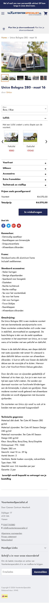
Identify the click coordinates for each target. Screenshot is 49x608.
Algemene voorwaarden (11, 533)
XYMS (16, 590)
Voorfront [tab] (8, 162)
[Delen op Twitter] (9, 226)
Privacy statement (8, 536)
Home (4, 37)
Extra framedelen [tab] (11, 179)
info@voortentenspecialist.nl (15, 527)
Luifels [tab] (6, 117)
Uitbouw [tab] (7, 168)
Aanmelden (40, 572)
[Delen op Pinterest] (19, 226)
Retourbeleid (6, 539)
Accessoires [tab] (9, 173)
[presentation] (2, 140)
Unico (9, 92)
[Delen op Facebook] (3, 226)
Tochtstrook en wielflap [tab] (14, 184)
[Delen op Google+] (14, 226)
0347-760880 (9, 524)
